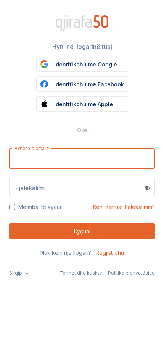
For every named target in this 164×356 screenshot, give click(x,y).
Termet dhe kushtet (81, 273)
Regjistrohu (110, 252)
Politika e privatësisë (131, 273)
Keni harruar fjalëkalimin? (124, 207)
